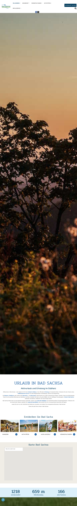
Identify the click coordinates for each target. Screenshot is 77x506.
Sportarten (25, 395)
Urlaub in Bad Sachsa (69, 397)
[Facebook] (36, 12)
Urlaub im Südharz (32, 392)
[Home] (6, 6)
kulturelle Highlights (42, 400)
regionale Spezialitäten (33, 402)
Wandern (6, 395)
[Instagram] (38, 12)
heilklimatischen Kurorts (23, 393)
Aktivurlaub (33, 395)
